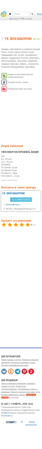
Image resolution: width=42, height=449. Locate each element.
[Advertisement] (21, 118)
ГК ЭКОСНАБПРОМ (13, 193)
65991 (38, 39)
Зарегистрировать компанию (13, 384)
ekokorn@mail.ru (13, 205)
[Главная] (3, 14)
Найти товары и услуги (11, 360)
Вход (39, 14)
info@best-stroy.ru (8, 413)
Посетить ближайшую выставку (14, 365)
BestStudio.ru (6, 416)
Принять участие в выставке (22, 392)
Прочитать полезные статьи (23, 363)
